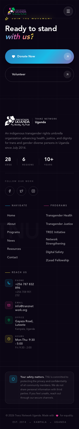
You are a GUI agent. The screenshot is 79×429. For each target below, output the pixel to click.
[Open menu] (68, 11)
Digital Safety (55, 252)
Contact (12, 257)
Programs (13, 232)
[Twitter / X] (21, 191)
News (11, 240)
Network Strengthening (55, 241)
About (11, 224)
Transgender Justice (59, 224)
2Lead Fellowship (57, 260)
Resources (14, 249)
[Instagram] (33, 191)
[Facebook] (9, 191)
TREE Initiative (55, 232)
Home (11, 215)
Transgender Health (59, 215)
